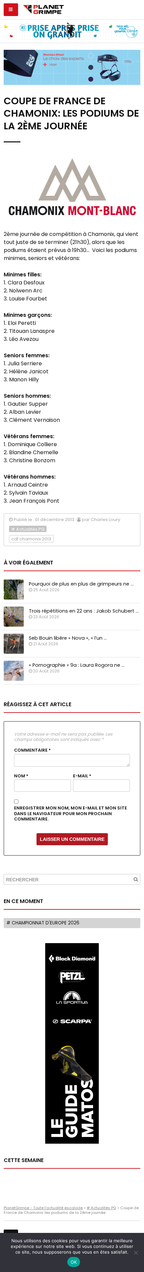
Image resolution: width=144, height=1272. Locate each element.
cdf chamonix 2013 (31, 539)
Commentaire (32, 750)
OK (74, 1262)
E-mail (82, 776)
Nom (21, 776)
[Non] (135, 1252)
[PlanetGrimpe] (43, 8)
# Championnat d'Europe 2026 (42, 923)
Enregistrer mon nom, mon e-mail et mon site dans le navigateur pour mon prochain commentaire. (70, 813)
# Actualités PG (28, 529)
